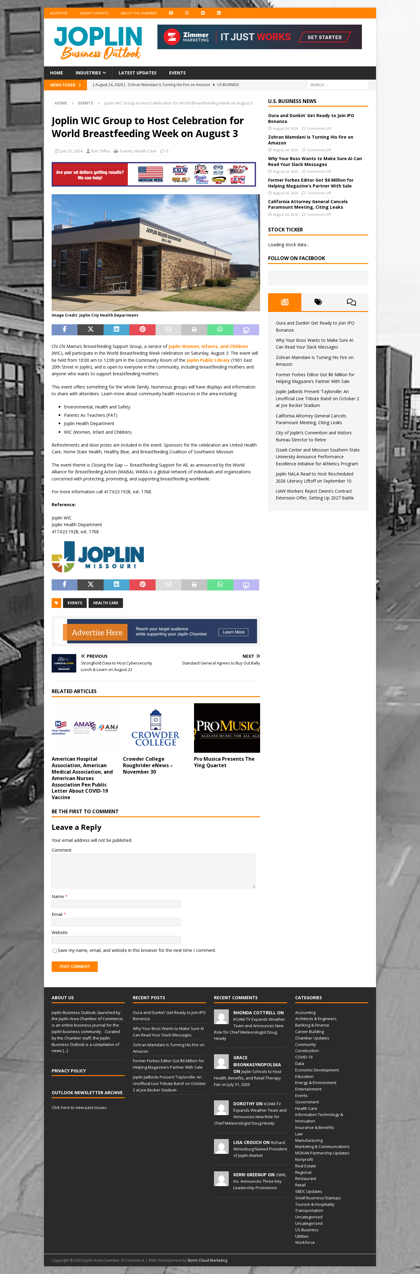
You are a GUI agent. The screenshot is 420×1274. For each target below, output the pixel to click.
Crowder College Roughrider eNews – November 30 (148, 765)
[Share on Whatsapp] (220, 329)
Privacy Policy (69, 1071)
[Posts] (285, 302)
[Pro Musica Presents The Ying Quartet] (227, 728)
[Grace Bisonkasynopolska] (221, 1065)
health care (105, 602)
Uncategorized (309, 1223)
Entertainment (308, 1089)
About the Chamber (139, 13)
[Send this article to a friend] (168, 329)
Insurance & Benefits (314, 1127)
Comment (62, 850)
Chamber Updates (312, 1038)
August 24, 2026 (285, 128)
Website (60, 932)
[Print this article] (194, 329)
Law (299, 1134)
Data (299, 1063)
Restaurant (305, 1178)
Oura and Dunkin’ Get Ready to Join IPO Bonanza (311, 118)
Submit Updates (94, 13)
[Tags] (318, 302)
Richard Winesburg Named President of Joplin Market (260, 1149)
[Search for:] (337, 84)
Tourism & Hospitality (315, 1204)
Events (177, 73)
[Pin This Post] (142, 329)
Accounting (305, 1012)
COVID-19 (303, 1057)
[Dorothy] (221, 1111)
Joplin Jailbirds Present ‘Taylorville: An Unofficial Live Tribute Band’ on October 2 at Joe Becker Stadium (317, 398)
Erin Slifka (100, 151)
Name (58, 896)
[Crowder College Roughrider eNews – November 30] (156, 728)
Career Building (309, 1031)
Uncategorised (309, 1217)
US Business (307, 1230)
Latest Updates (138, 73)
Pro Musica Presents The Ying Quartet (224, 762)
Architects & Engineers (316, 1018)
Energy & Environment (315, 1082)
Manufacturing (309, 1140)
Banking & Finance (312, 1025)
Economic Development (317, 1070)
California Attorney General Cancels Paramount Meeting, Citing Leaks (308, 204)
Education (304, 1076)
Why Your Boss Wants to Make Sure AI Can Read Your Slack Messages (315, 161)
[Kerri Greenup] (221, 1182)
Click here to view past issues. (79, 1107)
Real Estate (305, 1166)
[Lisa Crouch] (221, 1150)
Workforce (305, 1242)
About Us (63, 997)
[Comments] (351, 302)
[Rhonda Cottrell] (221, 1021)
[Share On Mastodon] (246, 329)
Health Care (145, 151)
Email (58, 914)
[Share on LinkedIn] (116, 329)
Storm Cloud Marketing (207, 1260)
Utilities (302, 1236)
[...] (65, 1050)
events (75, 602)
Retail (300, 1185)
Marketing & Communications (322, 1146)
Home (56, 73)
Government (307, 1102)
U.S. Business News (292, 101)
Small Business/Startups (318, 1198)
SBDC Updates (308, 1191)
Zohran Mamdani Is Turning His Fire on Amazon (310, 139)
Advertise (59, 13)
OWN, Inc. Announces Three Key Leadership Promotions (259, 1181)
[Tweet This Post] (90, 329)
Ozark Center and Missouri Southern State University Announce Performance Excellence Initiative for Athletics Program (318, 457)
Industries (88, 73)
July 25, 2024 (71, 151)
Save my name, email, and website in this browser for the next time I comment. (137, 950)
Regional (303, 1172)
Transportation (309, 1210)
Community (305, 1044)
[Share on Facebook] (64, 329)
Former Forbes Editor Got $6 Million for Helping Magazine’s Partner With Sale (311, 182)
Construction (307, 1050)
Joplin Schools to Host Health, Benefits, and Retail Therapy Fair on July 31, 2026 (247, 1078)
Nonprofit (304, 1159)
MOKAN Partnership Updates (322, 1153)
